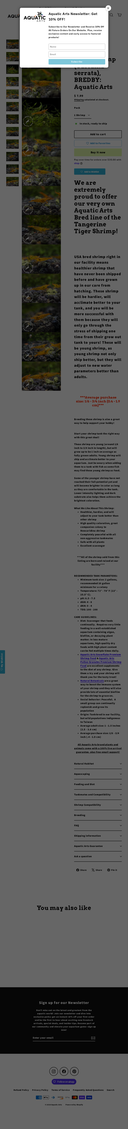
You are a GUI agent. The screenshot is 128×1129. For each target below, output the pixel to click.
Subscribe (76, 61)
